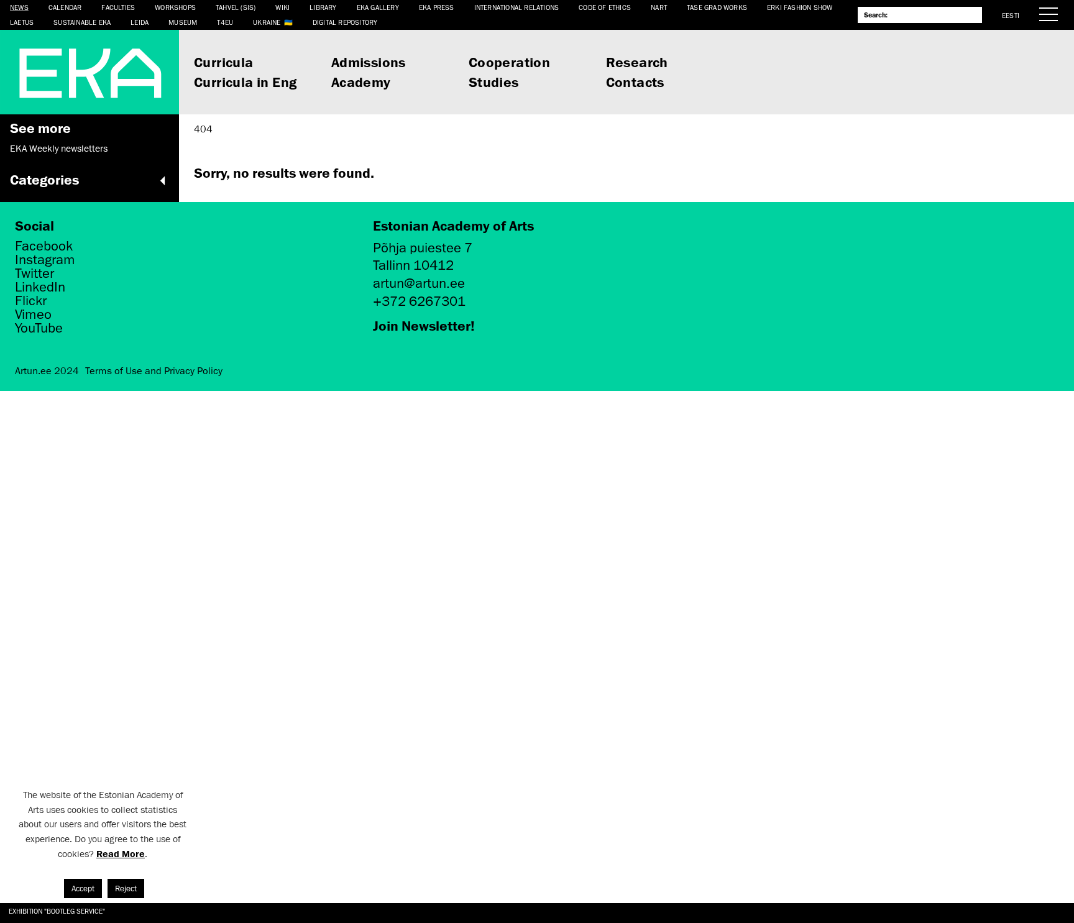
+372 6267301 (419, 301)
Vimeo (33, 314)
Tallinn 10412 (413, 265)
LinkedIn (40, 287)
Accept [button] (82, 888)
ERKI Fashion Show (799, 7)
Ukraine (266, 22)
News (19, 7)
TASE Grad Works (717, 7)
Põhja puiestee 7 (422, 247)
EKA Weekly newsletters (59, 148)
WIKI (282, 7)
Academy (361, 82)
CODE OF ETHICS (605, 7)
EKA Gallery (378, 7)
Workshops (175, 7)
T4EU (225, 22)
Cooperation (509, 62)
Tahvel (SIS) (235, 7)
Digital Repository (345, 22)
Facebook (44, 246)
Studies (494, 82)
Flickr (31, 301)
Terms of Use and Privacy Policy (154, 371)
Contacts (635, 82)
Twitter (34, 273)
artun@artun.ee (419, 283)
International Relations (516, 7)
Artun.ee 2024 (47, 371)
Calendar (65, 7)
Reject (126, 888)
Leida (140, 22)
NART (659, 7)
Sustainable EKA (82, 22)
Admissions (368, 62)
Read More (120, 853)
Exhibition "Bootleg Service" (57, 911)
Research (637, 62)
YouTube (39, 328)
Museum (182, 22)
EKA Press (436, 7)
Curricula (224, 62)
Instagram (45, 260)
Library (323, 7)
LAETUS (22, 22)
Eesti (1010, 15)
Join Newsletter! (424, 325)
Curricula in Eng (245, 82)
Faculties (118, 7)
